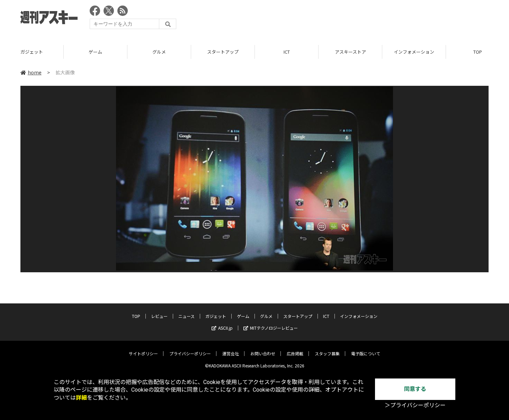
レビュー (159, 316)
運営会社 (230, 353)
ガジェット (215, 316)
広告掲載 (295, 353)
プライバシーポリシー (190, 353)
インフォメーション (351, 51)
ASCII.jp (225, 328)
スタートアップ (160, 51)
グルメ (97, 51)
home (35, 72)
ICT (224, 51)
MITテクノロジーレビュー (274, 328)
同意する (415, 389)
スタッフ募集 (327, 353)
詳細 (81, 397)
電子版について (365, 353)
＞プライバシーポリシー (415, 405)
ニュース (186, 316)
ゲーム (33, 51)
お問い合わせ (262, 353)
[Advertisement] (362, 19)
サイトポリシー (143, 353)
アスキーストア (288, 51)
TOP (415, 51)
